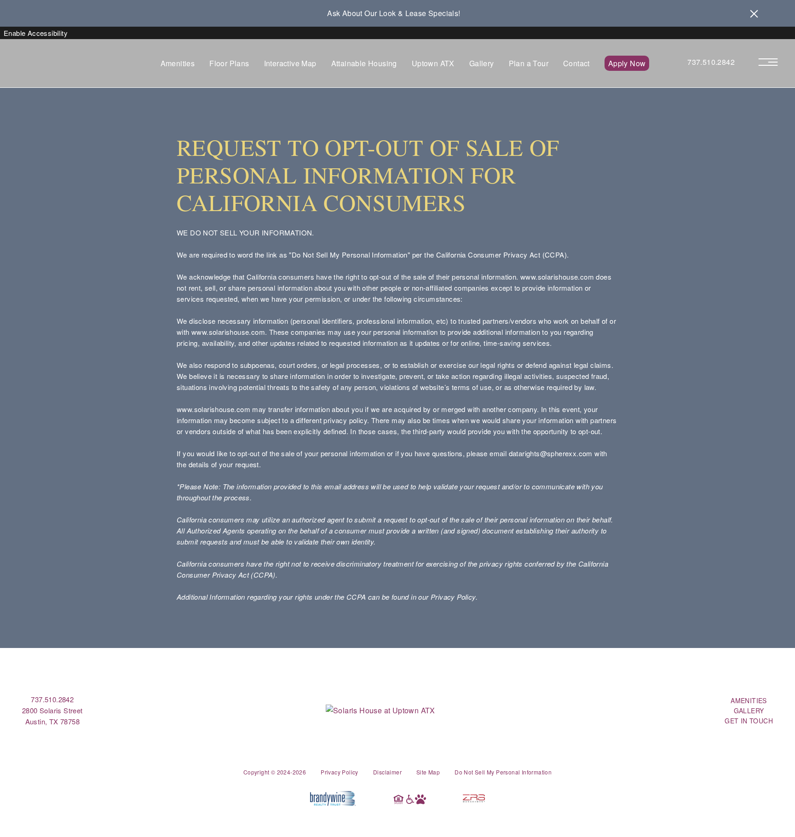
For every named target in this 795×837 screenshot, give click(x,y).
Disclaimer (387, 772)
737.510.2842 (711, 62)
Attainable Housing (364, 63)
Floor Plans (229, 63)
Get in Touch (749, 720)
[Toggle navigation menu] (772, 62)
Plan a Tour (528, 63)
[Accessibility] (409, 798)
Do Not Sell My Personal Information (503, 772)
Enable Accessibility (36, 33)
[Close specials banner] (753, 13)
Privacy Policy (339, 772)
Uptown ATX (433, 63)
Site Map (428, 772)
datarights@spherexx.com (551, 453)
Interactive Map (290, 63)
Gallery (481, 63)
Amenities (178, 63)
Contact (576, 63)
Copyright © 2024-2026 (274, 772)
